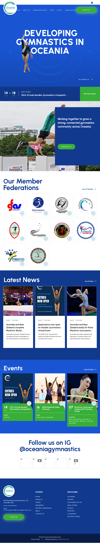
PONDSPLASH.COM (63, 539)
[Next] (89, 51)
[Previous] (10, 51)
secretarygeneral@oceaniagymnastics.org (17, 510)
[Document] (22, 213)
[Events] (18, 397)
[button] (40, 10)
